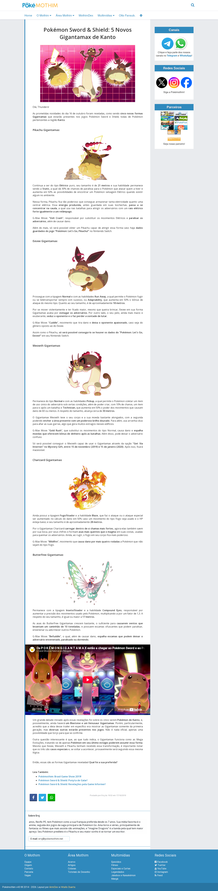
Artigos (71, 865)
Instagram (162, 872)
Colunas (72, 868)
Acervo (71, 861)
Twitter (161, 865)
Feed (160, 875)
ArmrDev (53, 887)
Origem (28, 865)
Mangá (114, 878)
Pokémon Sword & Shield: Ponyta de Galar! (63, 780)
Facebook (162, 861)
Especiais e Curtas (120, 868)
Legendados (117, 872)
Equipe (27, 861)
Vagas (27, 875)
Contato (28, 868)
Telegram (172, 55)
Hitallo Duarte (68, 887)
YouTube (161, 868)
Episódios (116, 861)
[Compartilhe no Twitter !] (42, 797)
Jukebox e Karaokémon (123, 875)
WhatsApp (186, 55)
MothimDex (86, 15)
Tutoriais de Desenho (79, 872)
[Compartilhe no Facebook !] (33, 797)
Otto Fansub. (127, 15)
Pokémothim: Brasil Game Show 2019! (60, 776)
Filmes (114, 865)
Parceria (28, 872)
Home (28, 15)
